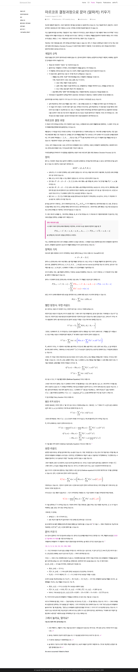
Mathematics (57, 19)
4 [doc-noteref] (104, 541)
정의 (21, 17)
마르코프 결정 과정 (24, 14)
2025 (48, 19)
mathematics (83, 19)
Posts (93, 2)
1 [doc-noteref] (95, 244)
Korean (93, 19)
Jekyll (59, 670)
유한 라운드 (22, 26)
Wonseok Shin (25, 2)
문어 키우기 (22, 29)
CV (88, 2)
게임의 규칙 (22, 11)
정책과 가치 (22, 20)
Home (84, 2)
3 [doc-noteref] (92, 523)
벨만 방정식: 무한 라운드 (25, 23)
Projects (99, 2)
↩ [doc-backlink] (53, 631)
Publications (107, 2)
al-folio (66, 670)
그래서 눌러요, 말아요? (25, 32)
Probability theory (69, 19)
